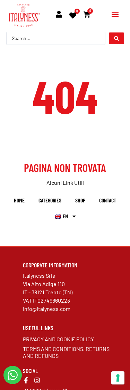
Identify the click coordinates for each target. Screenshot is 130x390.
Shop (80, 200)
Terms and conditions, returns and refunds (66, 352)
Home (19, 200)
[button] (115, 14)
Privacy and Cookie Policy (58, 339)
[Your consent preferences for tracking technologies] (117, 377)
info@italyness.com (46, 308)
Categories (49, 200)
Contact (107, 200)
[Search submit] (116, 38)
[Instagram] (37, 380)
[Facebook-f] (26, 380)
